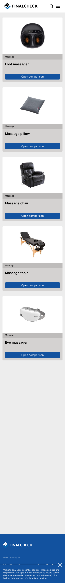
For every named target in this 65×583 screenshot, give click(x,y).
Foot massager (17, 64)
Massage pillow (17, 134)
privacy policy (39, 578)
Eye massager (16, 342)
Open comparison (32, 76)
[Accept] (60, 564)
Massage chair (16, 203)
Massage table (16, 273)
